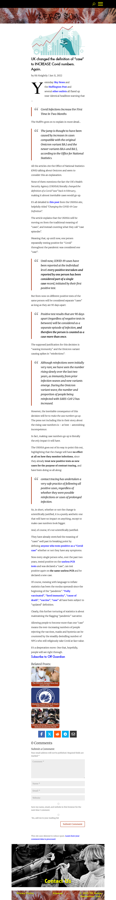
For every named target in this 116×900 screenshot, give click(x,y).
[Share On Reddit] (57, 734)
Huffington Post (58, 86)
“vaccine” (45, 600)
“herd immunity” (55, 595)
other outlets (59, 91)
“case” (55, 600)
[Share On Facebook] (41, 734)
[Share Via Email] (73, 734)
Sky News (59, 82)
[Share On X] (49, 734)
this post (54, 202)
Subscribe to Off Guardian (48, 656)
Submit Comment (72, 824)
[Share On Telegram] (65, 734)
